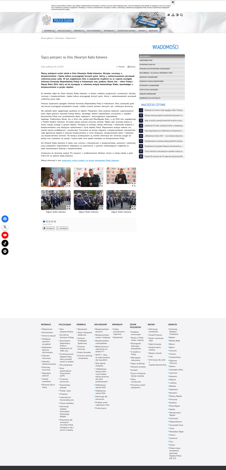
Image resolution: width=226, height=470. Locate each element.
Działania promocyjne (136, 334)
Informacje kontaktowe (153, 331)
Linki (151, 357)
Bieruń (172, 345)
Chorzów (173, 352)
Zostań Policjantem (135, 326)
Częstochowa (174, 358)
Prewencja (81, 325)
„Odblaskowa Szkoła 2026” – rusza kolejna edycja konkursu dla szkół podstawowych (102, 376)
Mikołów (172, 387)
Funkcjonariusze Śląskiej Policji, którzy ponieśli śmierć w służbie (67, 359)
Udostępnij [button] (50, 228)
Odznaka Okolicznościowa (152, 81)
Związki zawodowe (148, 94)
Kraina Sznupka (84, 353)
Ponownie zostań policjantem (138, 387)
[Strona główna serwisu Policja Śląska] (168, 15)
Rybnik (172, 410)
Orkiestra (63, 395)
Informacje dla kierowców (101, 398)
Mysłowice (173, 390)
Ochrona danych (147, 65)
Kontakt (134, 371)
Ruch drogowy (100, 325)
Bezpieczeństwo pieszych (102, 331)
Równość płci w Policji (150, 98)
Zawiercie (173, 439)
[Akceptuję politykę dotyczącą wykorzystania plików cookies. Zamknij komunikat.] (173, 2)
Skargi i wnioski (155, 354)
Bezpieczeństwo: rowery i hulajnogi (102, 337)
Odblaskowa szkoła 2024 (100, 393)
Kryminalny (117, 325)
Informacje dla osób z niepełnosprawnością (157, 363)
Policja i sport (65, 392)
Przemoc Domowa (81, 348)
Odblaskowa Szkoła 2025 (100, 387)
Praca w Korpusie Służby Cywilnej (138, 375)
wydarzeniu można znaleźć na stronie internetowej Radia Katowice (90, 160)
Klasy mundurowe (136, 381)
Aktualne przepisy (138, 368)
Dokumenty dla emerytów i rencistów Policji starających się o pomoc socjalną (67, 426)
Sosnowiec (173, 419)
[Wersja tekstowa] (177, 15)
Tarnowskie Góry (176, 426)
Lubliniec (173, 384)
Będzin (172, 338)
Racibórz (173, 404)
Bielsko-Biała (174, 342)
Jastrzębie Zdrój (176, 371)
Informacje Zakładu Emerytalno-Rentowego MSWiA (65, 412)
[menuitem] (49, 30)
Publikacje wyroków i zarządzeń (155, 69)
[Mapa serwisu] (173, 15)
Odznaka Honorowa (149, 77)
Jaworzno (173, 374)
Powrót (122, 67)
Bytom (172, 348)
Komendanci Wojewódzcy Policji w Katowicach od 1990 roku (66, 347)
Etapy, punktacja (138, 364)
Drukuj (132, 67)
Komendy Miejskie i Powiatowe (173, 332)
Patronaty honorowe (149, 85)
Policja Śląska (65, 325)
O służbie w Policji (136, 354)
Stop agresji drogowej (100, 365)
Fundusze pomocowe (64, 381)
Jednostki (172, 325)
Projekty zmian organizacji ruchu (102, 404)
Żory (171, 442)
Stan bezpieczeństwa (66, 331)
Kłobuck (172, 380)
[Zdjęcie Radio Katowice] (56, 200)
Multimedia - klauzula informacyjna (156, 73)
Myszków (173, 394)
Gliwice (172, 367)
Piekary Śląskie (175, 397)
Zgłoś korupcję (155, 345)
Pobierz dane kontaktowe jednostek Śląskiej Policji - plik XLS (175, 454)
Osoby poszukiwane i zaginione (119, 332)
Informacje (59, 38)
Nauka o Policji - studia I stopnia (137, 340)
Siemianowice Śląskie (175, 414)
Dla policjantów (66, 366)
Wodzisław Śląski (176, 432)
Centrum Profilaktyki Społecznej (82, 341)
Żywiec (172, 446)
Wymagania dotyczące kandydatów (136, 346)
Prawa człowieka (67, 404)
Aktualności (82, 330)
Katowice (173, 377)
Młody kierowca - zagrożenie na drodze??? (102, 349)
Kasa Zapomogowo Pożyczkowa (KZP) (65, 373)
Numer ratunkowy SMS (156, 340)
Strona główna (47, 38)
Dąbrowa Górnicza (173, 362)
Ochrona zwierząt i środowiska (85, 357)
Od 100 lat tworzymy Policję (67, 337)
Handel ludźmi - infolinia (155, 349)
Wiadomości (71, 38)
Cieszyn (172, 355)
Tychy (171, 429)
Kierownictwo (146, 60)
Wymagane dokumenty (135, 359)
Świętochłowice (175, 423)
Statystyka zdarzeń (149, 90)
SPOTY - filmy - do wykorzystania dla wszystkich (102, 358)
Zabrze (172, 436)
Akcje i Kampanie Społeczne (85, 334)
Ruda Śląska (174, 407)
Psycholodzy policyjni (65, 387)
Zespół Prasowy (155, 336)
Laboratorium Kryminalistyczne (67, 399)
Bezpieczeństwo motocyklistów (102, 343)
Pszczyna (173, 400)
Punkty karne (100, 409)
